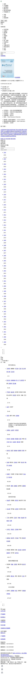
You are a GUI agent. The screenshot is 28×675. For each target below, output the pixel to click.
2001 (5, 281)
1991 (5, 331)
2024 (5, 164)
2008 (5, 245)
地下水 (21, 131)
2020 (5, 184)
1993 (5, 321)
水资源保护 (4, 129)
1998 (5, 296)
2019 (5, 189)
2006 (5, 255)
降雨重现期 (18, 134)
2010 (5, 235)
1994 (5, 316)
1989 (5, 342)
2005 (5, 260)
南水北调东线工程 (10, 134)
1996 (5, 306)
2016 (5, 204)
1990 (5, 337)
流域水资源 (10, 129)
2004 (5, 265)
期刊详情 (13, 138)
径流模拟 (11, 131)
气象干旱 (15, 129)
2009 (5, 240)
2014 (5, 214)
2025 (5, 159)
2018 (5, 194)
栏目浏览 (8, 138)
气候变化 (23, 134)
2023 (5, 169)
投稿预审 (17, 77)
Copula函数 (6, 131)
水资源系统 (17, 131)
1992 (5, 326)
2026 (5, 152)
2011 (5, 230)
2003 (5, 270)
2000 (5, 286)
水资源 (6, 136)
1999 (5, 291)
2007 (5, 250)
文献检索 (3, 55)
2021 (5, 179)
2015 (5, 209)
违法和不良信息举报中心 (7, 656)
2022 (5, 174)
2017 (5, 199)
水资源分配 (20, 129)
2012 (5, 225)
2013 (5, 220)
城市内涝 (17, 133)
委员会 (9, 136)
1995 (5, 311)
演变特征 (13, 136)
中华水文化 (12, 133)
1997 (5, 301)
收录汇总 (3, 138)
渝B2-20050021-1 (17, 653)
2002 (5, 275)
